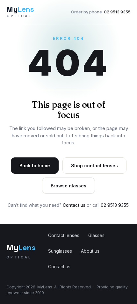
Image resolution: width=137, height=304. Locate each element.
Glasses (96, 235)
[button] (68, 57)
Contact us (74, 205)
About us (90, 251)
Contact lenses (63, 235)
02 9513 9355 (101, 11)
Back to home (34, 165)
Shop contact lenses (94, 165)
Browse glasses (68, 185)
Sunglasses (60, 251)
